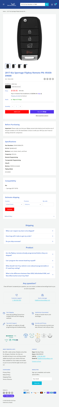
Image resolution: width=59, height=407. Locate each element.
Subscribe (37, 383)
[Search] (47, 4)
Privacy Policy (6, 372)
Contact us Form (36, 361)
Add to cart (17, 112)
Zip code (45, 201)
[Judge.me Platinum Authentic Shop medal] (31, 335)
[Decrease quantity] (12, 106)
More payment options (42, 115)
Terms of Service (7, 379)
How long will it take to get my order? (18, 236)
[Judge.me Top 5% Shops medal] (50, 335)
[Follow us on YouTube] (12, 393)
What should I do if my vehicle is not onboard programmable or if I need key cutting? (27, 267)
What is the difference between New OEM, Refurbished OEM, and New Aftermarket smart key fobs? (28, 274)
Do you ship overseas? (13, 241)
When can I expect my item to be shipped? (20, 231)
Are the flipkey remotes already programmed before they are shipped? (26, 254)
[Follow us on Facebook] (4, 393)
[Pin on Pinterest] (47, 79)
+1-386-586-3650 (16, 300)
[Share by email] (53, 79)
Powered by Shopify (7, 402)
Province (26, 201)
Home (4, 11)
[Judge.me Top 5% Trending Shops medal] (38, 340)
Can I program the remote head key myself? (20, 260)
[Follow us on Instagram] (9, 393)
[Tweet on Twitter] (50, 79)
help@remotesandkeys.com (42, 300)
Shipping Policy (7, 377)
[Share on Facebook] (45, 79)
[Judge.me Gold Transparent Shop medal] (38, 335)
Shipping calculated (16, 96)
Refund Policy (8, 216)
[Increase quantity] (20, 106)
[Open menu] (3, 4)
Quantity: (7, 106)
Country (7, 201)
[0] (55, 4)
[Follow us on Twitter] (7, 393)
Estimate (9, 209)
